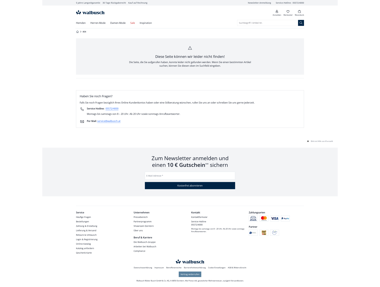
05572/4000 (112, 108)
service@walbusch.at (109, 121)
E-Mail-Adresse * (154, 175)
